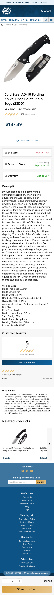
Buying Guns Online (27, 519)
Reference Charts (27, 503)
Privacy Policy (27, 544)
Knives (8, 25)
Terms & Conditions (27, 541)
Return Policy (27, 528)
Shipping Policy (27, 525)
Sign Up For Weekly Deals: (27, 477)
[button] (4, 580)
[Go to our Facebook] (23, 471)
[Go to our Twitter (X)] (27, 471)
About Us (27, 553)
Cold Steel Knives (20, 25)
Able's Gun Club (27, 562)
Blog (27, 506)
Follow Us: (27, 466)
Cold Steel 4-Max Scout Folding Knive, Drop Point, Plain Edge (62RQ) (18, 449)
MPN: (7, 109)
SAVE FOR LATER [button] (29, 140)
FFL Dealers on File (27, 531)
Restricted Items (27, 522)
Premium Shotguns (27, 566)
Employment (27, 547)
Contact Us (27, 497)
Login (27, 509)
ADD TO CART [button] (28, 589)
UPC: (20, 109)
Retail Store (27, 500)
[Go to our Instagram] (31, 471)
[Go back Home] (2, 25)
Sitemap (27, 550)
